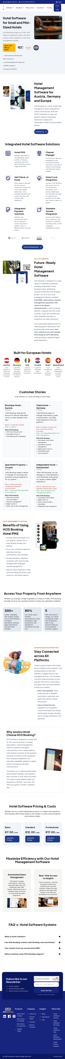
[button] (10, 8)
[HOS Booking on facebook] (9, 1016)
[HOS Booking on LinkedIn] (4, 1016)
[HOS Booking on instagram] (14, 1016)
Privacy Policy (57, 1056)
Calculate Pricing (10, 839)
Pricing (49, 8)
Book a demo (57, 8)
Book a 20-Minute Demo (8, 48)
